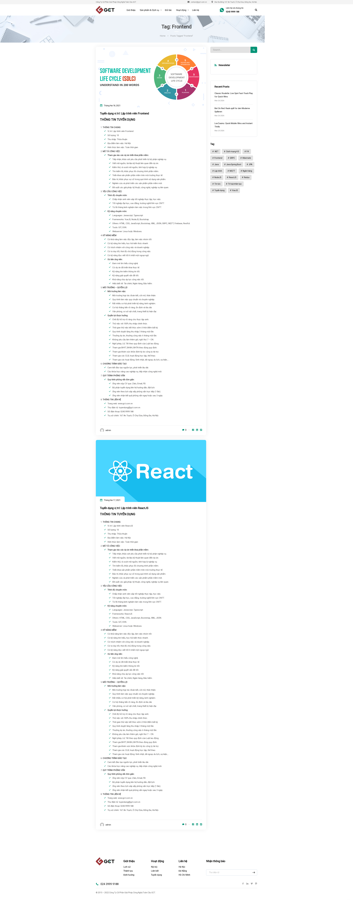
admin (108, 430)
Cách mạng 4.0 (232, 151)
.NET (216, 151)
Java (216, 164)
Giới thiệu (131, 10)
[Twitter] (201, 430)
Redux (246, 177)
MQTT (232, 171)
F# (248, 151)
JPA (250, 164)
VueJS (235, 190)
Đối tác (168, 10)
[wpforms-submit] (253, 872)
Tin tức (217, 184)
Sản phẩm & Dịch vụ (149, 10)
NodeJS (217, 177)
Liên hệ (195, 10)
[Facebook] (193, 430)
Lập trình (218, 171)
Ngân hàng (247, 171)
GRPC (232, 158)
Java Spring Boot (233, 164)
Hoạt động (181, 10)
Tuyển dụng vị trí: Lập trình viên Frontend (124, 113)
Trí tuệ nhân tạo (235, 184)
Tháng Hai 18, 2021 (112, 105)
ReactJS (232, 177)
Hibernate (246, 158)
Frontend (218, 158)
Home (162, 36)
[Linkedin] (197, 430)
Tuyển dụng (219, 190)
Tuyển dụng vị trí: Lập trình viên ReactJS (124, 508)
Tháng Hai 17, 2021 (112, 500)
